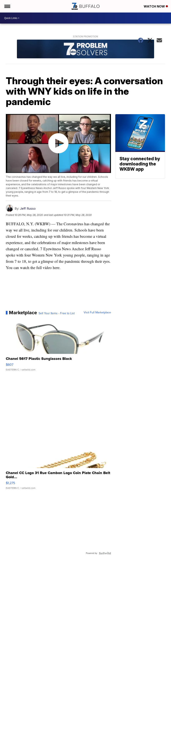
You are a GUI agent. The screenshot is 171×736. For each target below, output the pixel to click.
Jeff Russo (28, 208)
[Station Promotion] (85, 49)
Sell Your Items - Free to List (57, 313)
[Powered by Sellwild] (105, 553)
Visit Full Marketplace (97, 312)
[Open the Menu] (7, 6)
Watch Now (155, 6)
